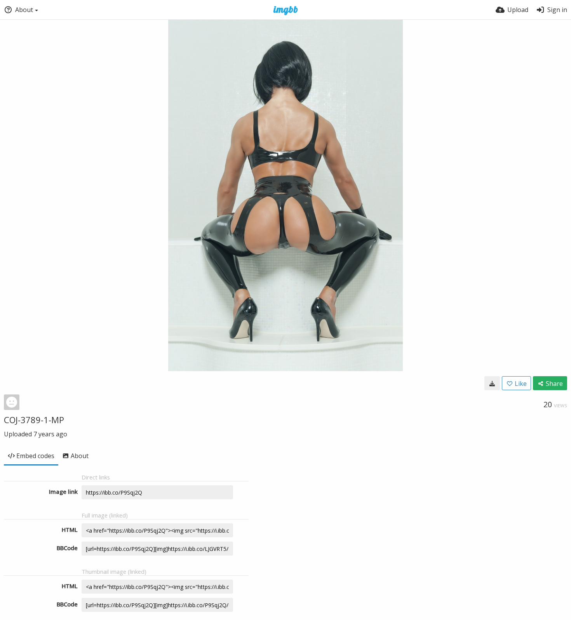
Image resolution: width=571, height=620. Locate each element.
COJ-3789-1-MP (34, 419)
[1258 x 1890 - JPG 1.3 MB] (492, 383)
